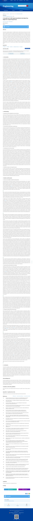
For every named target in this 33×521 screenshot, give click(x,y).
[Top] (32, 261)
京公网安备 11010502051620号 (14, 512)
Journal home (6, 10)
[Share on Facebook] (25, 493)
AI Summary (11, 489)
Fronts (24, 0)
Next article (22, 53)
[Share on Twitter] (27, 493)
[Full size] (32, 263)
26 (15, 87)
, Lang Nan (7, 21)
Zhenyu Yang (4, 21)
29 (11, 186)
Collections (21, 10)
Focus (17, 0)
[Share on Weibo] (28, 493)
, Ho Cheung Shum (10, 21)
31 (14, 327)
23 (14, 87)
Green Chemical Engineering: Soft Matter (7, 16)
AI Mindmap (25, 489)
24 (11, 81)
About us (27, 0)
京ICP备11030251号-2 (21, 512)
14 (29, 83)
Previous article (11, 53)
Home (12, 0)
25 (5, 271)
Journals (15, 0)
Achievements (21, 0)
